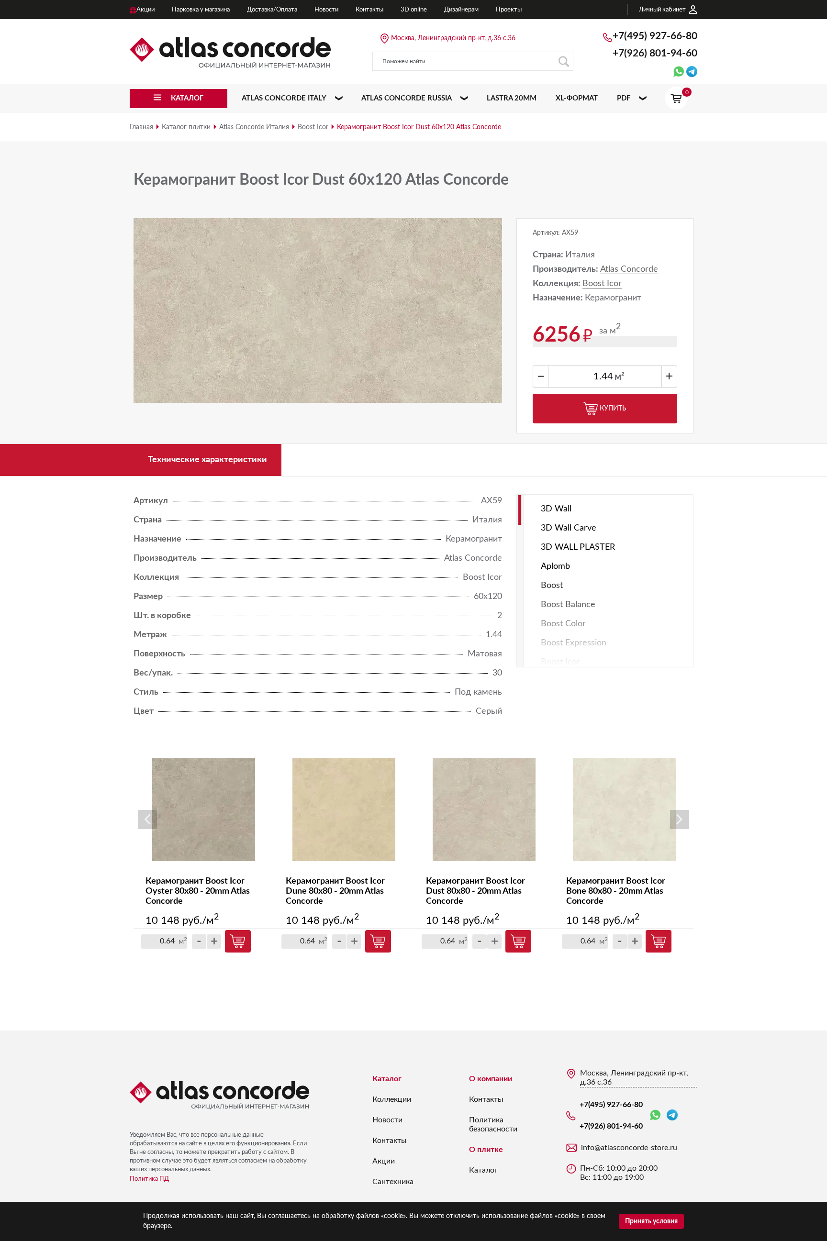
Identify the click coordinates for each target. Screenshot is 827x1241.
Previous (147, 819)
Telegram (672, 1115)
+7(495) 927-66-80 (655, 36)
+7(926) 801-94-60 (655, 53)
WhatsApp (657, 1115)
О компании (490, 1079)
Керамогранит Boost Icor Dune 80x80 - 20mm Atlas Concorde (335, 891)
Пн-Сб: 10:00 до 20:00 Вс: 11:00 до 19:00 (619, 1172)
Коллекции (391, 1099)
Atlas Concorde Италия (254, 127)
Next (679, 819)
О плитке (486, 1149)
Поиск (563, 61)
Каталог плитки (186, 127)
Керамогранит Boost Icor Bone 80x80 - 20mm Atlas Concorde (615, 891)
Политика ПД (149, 1179)
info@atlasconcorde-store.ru (629, 1148)
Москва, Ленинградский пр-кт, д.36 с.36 (453, 38)
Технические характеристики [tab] (207, 459)
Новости (387, 1120)
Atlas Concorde (629, 269)
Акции (383, 1161)
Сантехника (393, 1182)
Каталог (387, 1079)
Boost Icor (313, 127)
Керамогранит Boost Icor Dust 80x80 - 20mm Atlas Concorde (475, 891)
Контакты (389, 1140)
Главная (141, 127)
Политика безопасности (493, 1124)
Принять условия (651, 1221)
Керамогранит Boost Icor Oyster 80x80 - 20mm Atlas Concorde (197, 891)
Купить (613, 408)
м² (620, 377)
